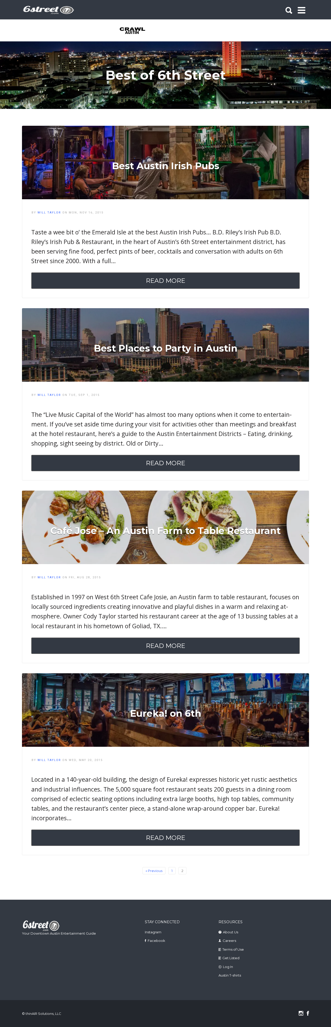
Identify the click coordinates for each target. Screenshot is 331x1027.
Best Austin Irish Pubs (165, 166)
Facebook (156, 941)
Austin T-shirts (230, 975)
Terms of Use (233, 949)
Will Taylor (49, 212)
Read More (165, 280)
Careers (229, 941)
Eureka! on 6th (165, 713)
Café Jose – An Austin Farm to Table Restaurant (165, 530)
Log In (228, 967)
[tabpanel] (135, 31)
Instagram (153, 932)
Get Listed (230, 958)
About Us (230, 932)
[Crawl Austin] (135, 31)
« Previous (154, 871)
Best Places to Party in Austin (165, 348)
